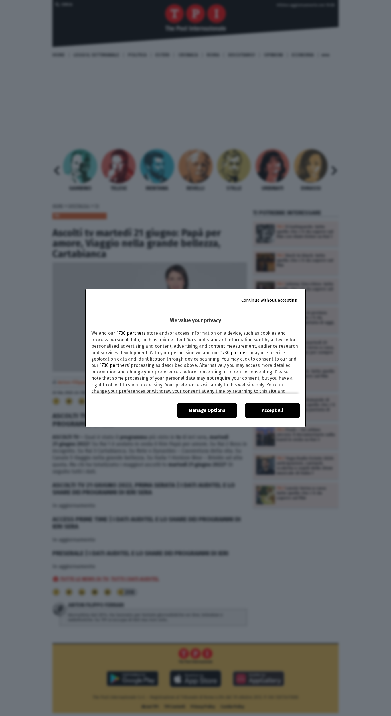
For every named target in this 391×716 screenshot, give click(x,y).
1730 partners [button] (131, 333)
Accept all (272, 410)
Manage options (207, 410)
